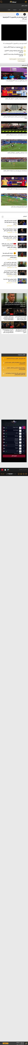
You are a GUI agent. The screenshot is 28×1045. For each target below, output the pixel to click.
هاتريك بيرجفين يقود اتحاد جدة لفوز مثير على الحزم (9, 280)
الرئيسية (24, 9)
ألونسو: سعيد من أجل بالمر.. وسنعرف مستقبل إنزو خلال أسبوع (10, 222)
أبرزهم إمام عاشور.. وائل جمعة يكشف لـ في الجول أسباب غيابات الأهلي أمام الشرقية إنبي (14, 374)
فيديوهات (14, 9)
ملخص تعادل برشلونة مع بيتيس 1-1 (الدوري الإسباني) (14, 51)
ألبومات (8, 9)
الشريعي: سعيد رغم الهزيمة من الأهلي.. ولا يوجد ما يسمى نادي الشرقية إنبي (14, 363)
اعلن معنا (2, 473)
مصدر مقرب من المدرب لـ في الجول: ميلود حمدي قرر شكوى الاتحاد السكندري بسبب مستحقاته (9, 264)
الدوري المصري (9, 267)
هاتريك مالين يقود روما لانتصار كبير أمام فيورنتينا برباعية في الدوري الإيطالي (9, 255)
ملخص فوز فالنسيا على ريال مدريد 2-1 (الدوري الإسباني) (13, 55)
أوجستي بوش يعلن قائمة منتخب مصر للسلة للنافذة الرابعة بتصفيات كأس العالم (9, 245)
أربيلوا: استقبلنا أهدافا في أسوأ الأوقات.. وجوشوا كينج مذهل (9, 229)
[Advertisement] (14, 398)
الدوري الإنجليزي (9, 225)
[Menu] (26, 2)
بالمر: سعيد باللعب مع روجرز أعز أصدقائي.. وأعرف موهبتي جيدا (9, 237)
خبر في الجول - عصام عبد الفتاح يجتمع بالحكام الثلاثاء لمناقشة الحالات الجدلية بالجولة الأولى (8, 318)
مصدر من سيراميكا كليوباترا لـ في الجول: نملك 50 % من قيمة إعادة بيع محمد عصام (7, 331)
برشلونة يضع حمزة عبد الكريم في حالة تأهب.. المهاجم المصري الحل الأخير (14, 368)
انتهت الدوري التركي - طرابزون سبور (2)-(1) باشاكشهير (14, 359)
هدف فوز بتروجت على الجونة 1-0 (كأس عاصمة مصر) (13, 48)
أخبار (20, 9)
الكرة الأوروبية (9, 232)
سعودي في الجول (9, 282)
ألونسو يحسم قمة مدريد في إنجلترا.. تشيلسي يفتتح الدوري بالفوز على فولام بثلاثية (10, 272)
